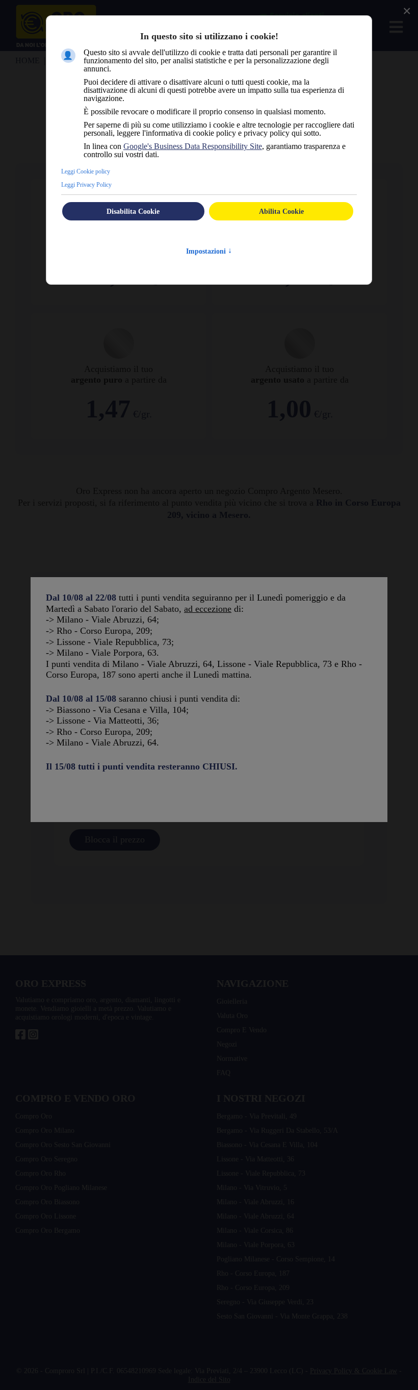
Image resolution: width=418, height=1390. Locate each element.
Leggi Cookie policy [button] (85, 171)
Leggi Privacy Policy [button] (86, 184)
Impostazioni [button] (209, 251)
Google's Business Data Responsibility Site (192, 146)
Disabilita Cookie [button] (133, 211)
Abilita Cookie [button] (281, 211)
